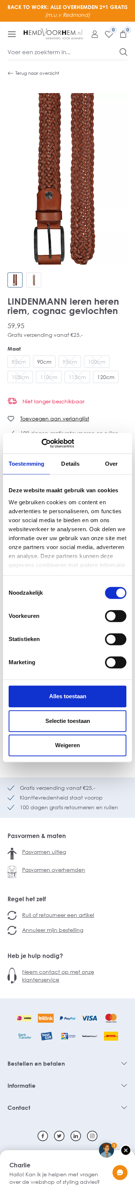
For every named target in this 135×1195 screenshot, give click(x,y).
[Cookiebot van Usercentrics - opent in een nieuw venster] (41, 443)
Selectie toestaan (67, 721)
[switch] (115, 616)
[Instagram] (92, 1136)
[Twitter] (59, 1136)
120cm (105, 377)
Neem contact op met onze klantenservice (58, 975)
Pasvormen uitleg (44, 851)
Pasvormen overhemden (53, 869)
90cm (44, 361)
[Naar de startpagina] (53, 34)
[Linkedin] (75, 1136)
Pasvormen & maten (37, 836)
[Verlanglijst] (106, 34)
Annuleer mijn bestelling (52, 930)
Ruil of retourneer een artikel (58, 915)
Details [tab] (70, 464)
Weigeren (67, 745)
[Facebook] (43, 1136)
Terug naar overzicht (37, 73)
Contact (19, 1107)
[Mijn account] (92, 34)
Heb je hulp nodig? (35, 956)
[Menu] (12, 34)
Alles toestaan (67, 696)
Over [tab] (111, 464)
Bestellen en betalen (36, 1063)
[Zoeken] (124, 52)
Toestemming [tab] (26, 464)
